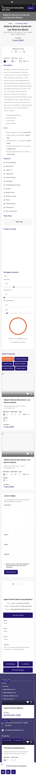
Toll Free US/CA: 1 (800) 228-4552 (20, 606)
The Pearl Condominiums (14, 748)
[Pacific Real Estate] (18, 2)
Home (10, 23)
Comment (8, 505)
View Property (18, 392)
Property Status (8, 368)
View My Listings (18, 615)
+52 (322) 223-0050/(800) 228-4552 (13, 9)
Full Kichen (9, 181)
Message (6, 644)
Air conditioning (11, 162)
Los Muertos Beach (21, 23)
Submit (30, 8)
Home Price (8, 290)
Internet (8, 189)
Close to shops (11, 177)
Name (6, 535)
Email (6, 544)
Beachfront (9, 166)
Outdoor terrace (11, 196)
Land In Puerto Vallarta (13, 708)
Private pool (10, 207)
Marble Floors (10, 192)
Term (5, 276)
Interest (7, 279)
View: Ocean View (11, 211)
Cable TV (9, 170)
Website (6, 554)
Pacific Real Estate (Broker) (16, 766)
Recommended (7, 359)
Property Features (21, 359)
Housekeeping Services (13, 185)
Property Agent (21, 368)
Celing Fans (9, 174)
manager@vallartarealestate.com (20, 609)
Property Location (20, 363)
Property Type (7, 363)
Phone (8, 200)
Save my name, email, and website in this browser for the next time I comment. (17, 565)
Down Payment (9, 300)
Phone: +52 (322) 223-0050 (20, 603)
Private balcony (11, 203)
